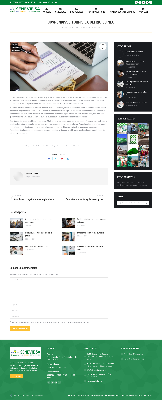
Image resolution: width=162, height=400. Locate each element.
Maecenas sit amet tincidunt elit (90, 233)
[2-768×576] (143, 128)
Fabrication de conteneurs (134, 359)
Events (14, 44)
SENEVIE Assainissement (96, 370)
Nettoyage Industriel (94, 381)
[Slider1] (143, 150)
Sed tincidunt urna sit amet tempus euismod (91, 220)
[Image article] (16, 223)
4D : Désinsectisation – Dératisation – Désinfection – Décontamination (100, 364)
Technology (16, 51)
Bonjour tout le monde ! (134, 52)
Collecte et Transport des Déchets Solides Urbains (100, 375)
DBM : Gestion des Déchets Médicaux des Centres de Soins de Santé (100, 356)
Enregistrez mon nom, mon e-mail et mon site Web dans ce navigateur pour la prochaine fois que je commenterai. (50, 322)
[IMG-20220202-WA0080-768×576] (132, 139)
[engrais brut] (143, 139)
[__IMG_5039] (122, 161)
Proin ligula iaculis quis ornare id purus (38, 234)
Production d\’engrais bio (133, 354)
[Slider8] (132, 161)
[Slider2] (122, 128)
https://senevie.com (33, 177)
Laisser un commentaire (85, 146)
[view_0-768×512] (122, 139)
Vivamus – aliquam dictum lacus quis (90, 248)
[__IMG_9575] (132, 128)
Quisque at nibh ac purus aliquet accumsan (38, 220)
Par (60, 146)
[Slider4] (122, 150)
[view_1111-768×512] (132, 150)
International (16, 47)
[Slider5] (143, 161)
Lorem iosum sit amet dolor (36, 246)
